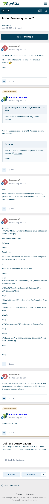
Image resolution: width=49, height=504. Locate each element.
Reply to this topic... (16, 460)
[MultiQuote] (4, 81)
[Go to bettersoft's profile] (5, 48)
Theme (19, 494)
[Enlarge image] (10, 62)
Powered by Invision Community (24, 500)
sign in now (18, 449)
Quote (11, 81)
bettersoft (8, 25)
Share (12, 474)
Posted (18, 49)
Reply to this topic (24, 37)
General (18, 28)
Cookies (30, 494)
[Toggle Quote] (6, 108)
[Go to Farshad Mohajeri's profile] (5, 99)
